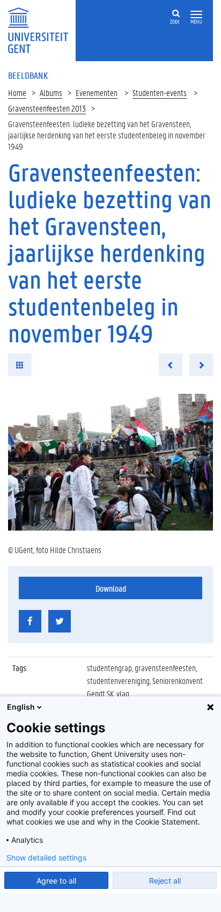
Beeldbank (28, 75)
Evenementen (96, 92)
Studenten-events (159, 92)
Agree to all (56, 880)
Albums (51, 92)
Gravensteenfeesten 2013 (47, 108)
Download (110, 588)
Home (17, 92)
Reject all (165, 880)
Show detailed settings (46, 858)
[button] (196, 14)
